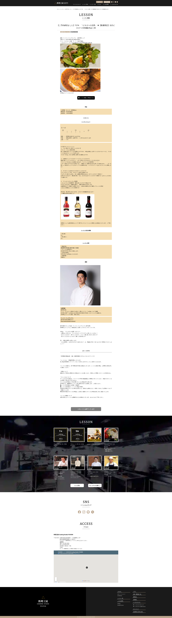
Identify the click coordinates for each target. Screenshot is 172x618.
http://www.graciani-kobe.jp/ (68, 321)
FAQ (119, 603)
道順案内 (62, 541)
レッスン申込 (85, 4)
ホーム (58, 9)
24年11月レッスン (68, 9)
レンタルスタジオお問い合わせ (140, 606)
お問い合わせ (121, 605)
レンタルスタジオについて (139, 604)
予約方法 (120, 595)
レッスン (62, 9)
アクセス (99, 4)
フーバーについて (77, 4)
